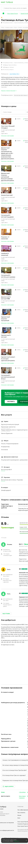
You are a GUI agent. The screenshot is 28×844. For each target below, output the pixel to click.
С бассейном (22, 792)
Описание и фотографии (7, 135)
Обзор (2, 27)
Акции (19, 815)
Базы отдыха (22, 796)
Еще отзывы (6, 613)
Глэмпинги (22, 797)
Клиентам (20, 806)
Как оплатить (21, 812)
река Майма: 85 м (14, 74)
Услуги (15, 27)
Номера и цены (9, 27)
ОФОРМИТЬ (11, 401)
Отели (3, 792)
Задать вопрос (9, 786)
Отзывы (20, 27)
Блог (19, 818)
